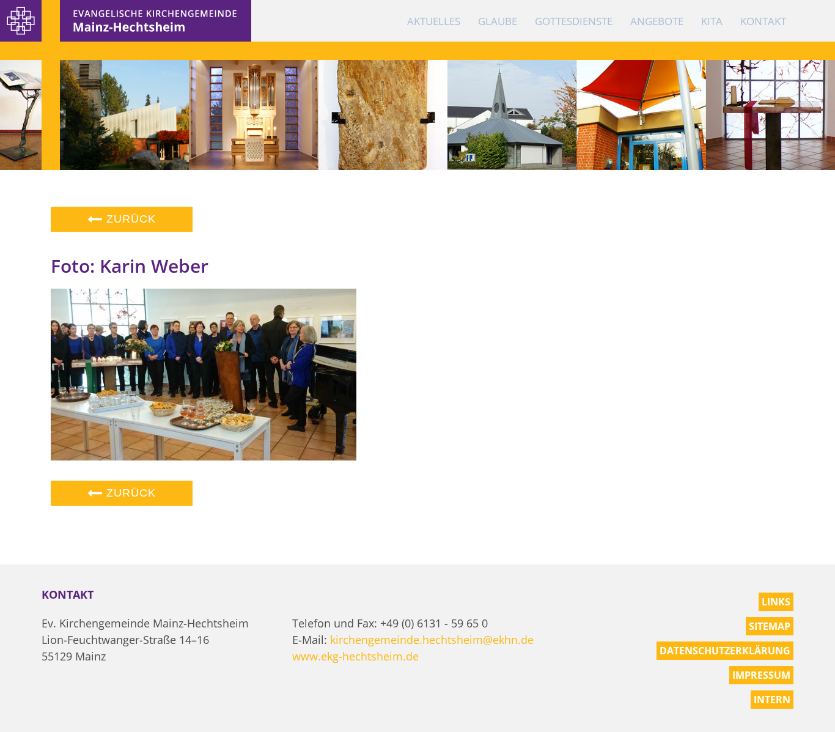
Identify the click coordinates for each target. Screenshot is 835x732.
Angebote (656, 21)
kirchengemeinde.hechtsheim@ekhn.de (432, 639)
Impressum (761, 675)
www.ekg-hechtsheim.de (355, 656)
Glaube (497, 21)
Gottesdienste (573, 21)
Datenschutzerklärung (725, 650)
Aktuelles (433, 21)
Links (776, 601)
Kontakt (763, 21)
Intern (772, 699)
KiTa (712, 21)
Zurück (129, 219)
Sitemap (769, 626)
